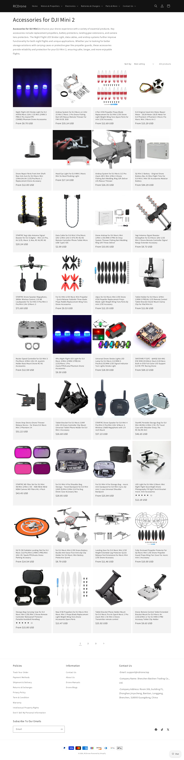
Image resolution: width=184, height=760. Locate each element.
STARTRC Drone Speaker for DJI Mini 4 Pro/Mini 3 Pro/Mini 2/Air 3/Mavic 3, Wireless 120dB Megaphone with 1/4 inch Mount (111, 426)
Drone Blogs (71, 687)
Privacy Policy (19, 692)
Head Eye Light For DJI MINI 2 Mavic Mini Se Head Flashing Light (71, 175)
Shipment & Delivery (22, 682)
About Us (70, 677)
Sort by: (127, 64)
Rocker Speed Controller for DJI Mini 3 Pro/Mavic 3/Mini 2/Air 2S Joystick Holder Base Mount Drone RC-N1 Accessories (32, 362)
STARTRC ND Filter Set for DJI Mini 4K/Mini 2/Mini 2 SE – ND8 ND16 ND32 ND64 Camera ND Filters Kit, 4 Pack (31, 486)
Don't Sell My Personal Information (29, 712)
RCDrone (87, 753)
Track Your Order (20, 672)
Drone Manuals (73, 682)
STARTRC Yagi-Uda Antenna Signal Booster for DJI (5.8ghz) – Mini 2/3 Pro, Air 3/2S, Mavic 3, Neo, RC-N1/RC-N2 (32, 237)
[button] (51, 6)
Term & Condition (21, 697)
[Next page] (103, 643)
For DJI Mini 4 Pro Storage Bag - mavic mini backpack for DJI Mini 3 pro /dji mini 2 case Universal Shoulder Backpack (111, 488)
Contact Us (71, 672)
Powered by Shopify (98, 753)
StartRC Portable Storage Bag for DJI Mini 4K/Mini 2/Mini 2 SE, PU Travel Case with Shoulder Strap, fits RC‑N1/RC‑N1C (151, 426)
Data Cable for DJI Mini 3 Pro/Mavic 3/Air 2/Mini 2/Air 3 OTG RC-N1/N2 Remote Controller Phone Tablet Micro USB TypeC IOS (72, 239)
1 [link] (80, 643)
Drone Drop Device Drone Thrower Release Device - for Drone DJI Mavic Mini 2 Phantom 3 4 (31, 425)
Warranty (17, 702)
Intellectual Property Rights (26, 707)
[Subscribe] (61, 729)
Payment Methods (21, 677)
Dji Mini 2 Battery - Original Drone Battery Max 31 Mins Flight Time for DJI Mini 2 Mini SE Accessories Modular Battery (151, 177)
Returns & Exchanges (22, 687)
